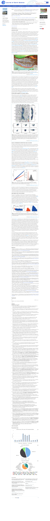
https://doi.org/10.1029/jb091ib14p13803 (24, 250)
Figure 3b (22, 164)
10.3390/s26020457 (23, 363)
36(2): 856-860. (24, 7)
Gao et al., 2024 (31, 44)
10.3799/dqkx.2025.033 (17, 416)
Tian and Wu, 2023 (24, 92)
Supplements (4, 25)
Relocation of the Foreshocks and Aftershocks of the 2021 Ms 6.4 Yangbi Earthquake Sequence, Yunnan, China (18, 479)
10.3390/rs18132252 (33, 330)
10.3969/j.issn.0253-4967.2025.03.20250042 (19, 403)
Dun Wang (32, 17)
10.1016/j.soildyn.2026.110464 (18, 322)
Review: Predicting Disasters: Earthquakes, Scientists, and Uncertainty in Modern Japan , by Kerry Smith (31, 479)
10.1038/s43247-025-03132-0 (27, 313)
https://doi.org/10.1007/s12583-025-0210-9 (29, 245)
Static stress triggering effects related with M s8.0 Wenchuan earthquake (17, 494)
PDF (41, 17)
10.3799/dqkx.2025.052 (17, 424)
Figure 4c (21, 203)
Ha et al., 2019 (36, 44)
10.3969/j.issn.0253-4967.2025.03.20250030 (19, 407)
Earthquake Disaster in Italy (28, 485)
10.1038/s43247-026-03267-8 (26, 307)
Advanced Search (46, 1)
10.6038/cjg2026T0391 (33, 353)
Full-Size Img (32, 74)
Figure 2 (27, 235)
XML (45, 17)
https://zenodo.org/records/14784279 (28, 244)
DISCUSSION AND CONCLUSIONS (7, 22)
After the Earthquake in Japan (28, 481)
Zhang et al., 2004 (14, 52)
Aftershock (26, 483)
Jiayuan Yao (13, 17)
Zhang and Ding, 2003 (19, 45)
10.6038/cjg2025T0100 (30, 393)
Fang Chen (23, 17)
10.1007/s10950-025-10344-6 (17, 381)
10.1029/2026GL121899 (34, 325)
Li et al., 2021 (25, 40)
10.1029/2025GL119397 (21, 378)
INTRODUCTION (5, 19)
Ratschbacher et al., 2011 (31, 40)
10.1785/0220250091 (16, 344)
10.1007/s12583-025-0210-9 (16, 15)
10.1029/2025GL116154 (27, 396)
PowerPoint (36, 74)
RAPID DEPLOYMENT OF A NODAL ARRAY (9, 20)
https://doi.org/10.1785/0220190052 (31, 290)
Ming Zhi (27, 17)
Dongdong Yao (19, 17)
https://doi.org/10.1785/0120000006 (28, 282)
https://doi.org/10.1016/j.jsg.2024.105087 (19, 256)
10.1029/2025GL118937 (30, 384)
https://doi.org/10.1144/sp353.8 (33, 274)
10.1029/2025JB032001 (32, 390)
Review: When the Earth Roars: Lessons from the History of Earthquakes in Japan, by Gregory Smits (31, 487)
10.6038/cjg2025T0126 (32, 357)
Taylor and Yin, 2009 (33, 72)
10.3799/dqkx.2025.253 (29, 371)
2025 (20, 7)
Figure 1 (36, 38)
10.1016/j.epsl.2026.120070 (26, 328)
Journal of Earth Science (15, 7)
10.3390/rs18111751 (20, 338)
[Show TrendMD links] (38, 497)
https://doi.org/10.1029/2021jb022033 (31, 271)
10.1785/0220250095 (31, 366)
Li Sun (30, 17)
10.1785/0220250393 (21, 347)
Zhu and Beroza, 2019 (26, 148)
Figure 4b (31, 202)
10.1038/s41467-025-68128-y (17, 316)
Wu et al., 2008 (14, 45)
